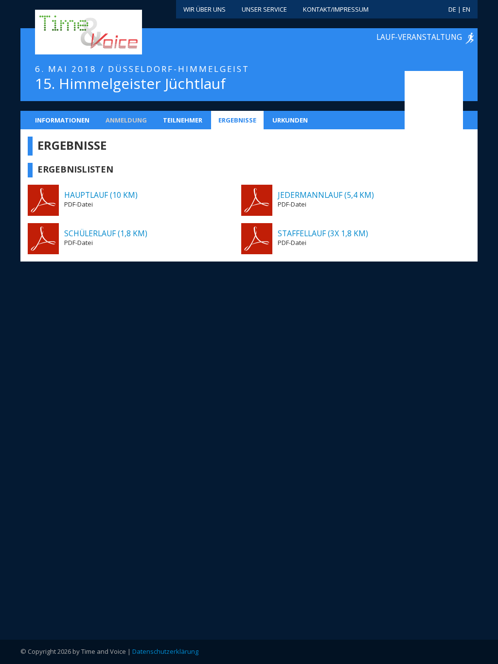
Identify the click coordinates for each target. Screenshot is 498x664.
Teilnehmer (182, 120)
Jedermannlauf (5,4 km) (326, 195)
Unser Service (264, 9)
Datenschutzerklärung (165, 651)
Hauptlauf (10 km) (101, 195)
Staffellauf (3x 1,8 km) (323, 233)
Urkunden (290, 120)
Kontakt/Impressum (336, 9)
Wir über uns (204, 9)
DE (452, 9)
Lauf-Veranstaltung (419, 37)
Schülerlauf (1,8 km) (105, 233)
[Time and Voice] (73, 32)
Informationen (62, 120)
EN (466, 9)
